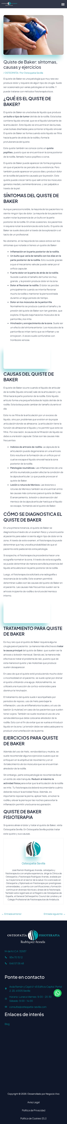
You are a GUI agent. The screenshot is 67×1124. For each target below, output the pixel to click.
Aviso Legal (33, 1102)
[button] (62, 4)
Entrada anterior (12, 913)
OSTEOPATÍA (11, 72)
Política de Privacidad (33, 1110)
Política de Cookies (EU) (33, 1118)
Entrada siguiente (54, 913)
